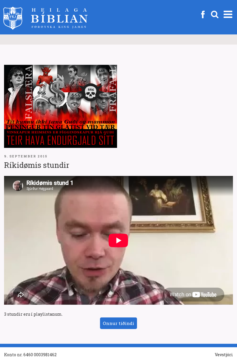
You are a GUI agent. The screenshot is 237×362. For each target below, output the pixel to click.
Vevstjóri (224, 354)
